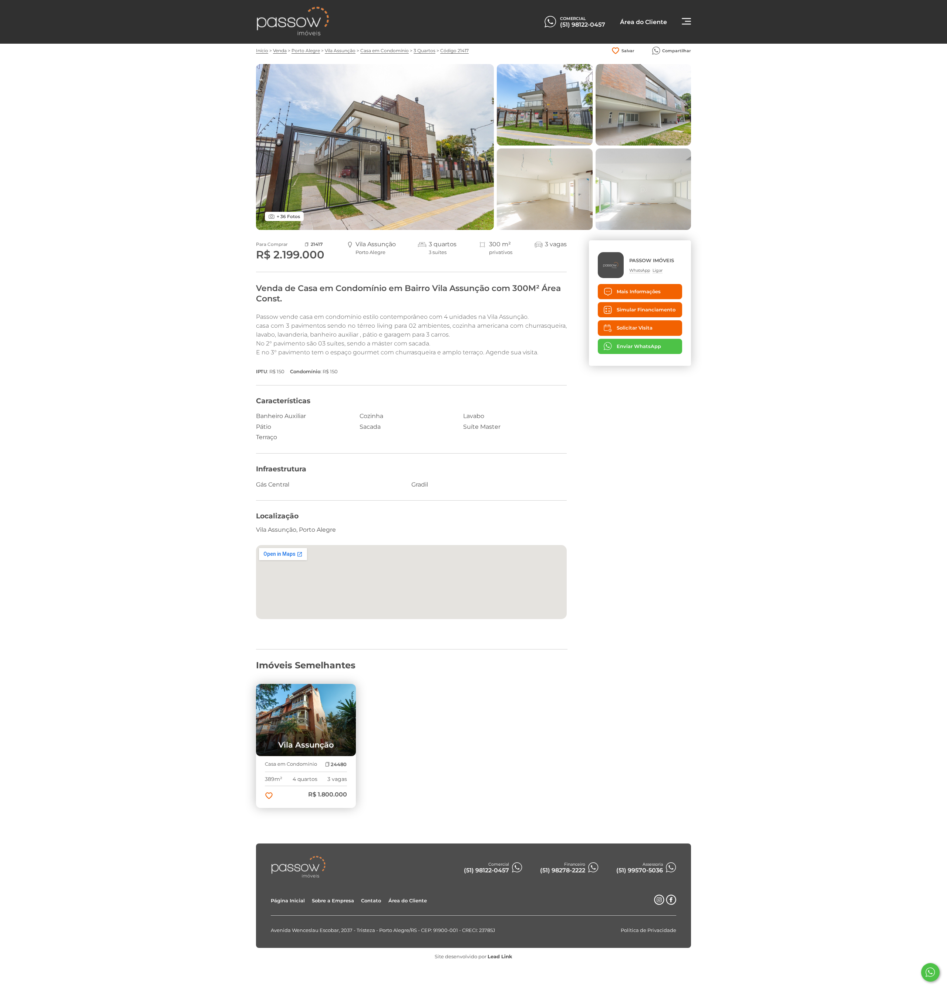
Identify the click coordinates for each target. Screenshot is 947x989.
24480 (339, 764)
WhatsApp (639, 270)
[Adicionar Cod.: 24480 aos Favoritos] (269, 796)
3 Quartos (424, 50)
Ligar (658, 270)
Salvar (627, 50)
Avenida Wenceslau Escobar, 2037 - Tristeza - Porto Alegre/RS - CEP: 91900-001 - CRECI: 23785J (383, 930)
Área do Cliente (407, 900)
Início (262, 50)
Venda (280, 50)
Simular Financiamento (646, 310)
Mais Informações (639, 291)
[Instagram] (659, 902)
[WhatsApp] (930, 972)
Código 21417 (454, 50)
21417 (317, 244)
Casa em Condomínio (384, 50)
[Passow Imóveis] (293, 34)
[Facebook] (671, 902)
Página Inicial (288, 900)
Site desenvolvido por (473, 956)
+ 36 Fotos (288, 216)
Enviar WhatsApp (639, 346)
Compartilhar (676, 50)
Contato (371, 900)
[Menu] (686, 22)
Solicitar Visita (635, 328)
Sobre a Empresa (333, 900)
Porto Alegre (305, 50)
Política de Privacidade (648, 930)
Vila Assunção (340, 50)
